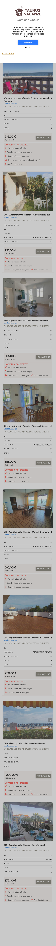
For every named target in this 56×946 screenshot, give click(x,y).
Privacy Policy (8, 53)
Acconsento (28, 42)
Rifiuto (28, 47)
